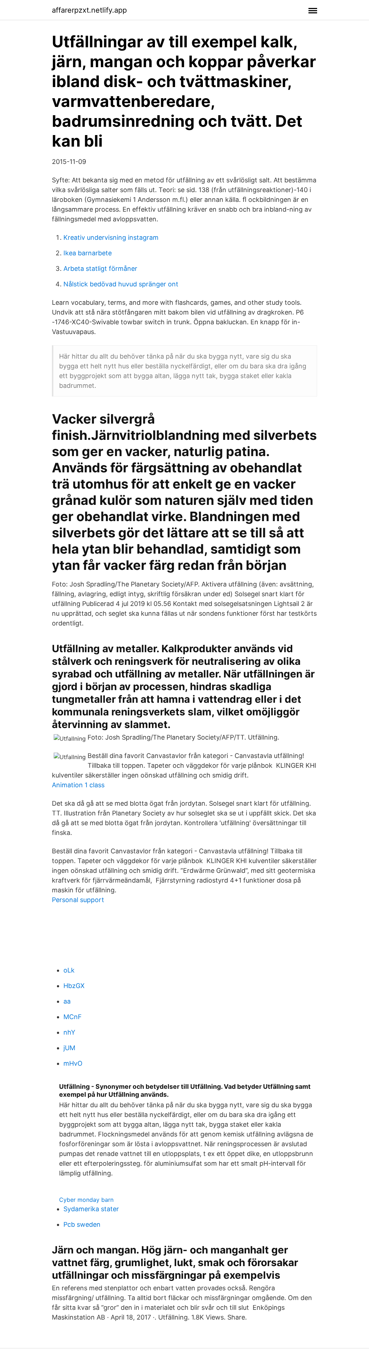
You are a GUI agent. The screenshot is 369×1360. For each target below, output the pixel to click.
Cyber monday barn (86, 1199)
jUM (69, 1048)
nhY (69, 1032)
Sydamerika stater (91, 1209)
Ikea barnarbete (87, 253)
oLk (69, 970)
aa (67, 1001)
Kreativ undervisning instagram (111, 237)
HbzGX (74, 985)
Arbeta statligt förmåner (100, 268)
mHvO (73, 1063)
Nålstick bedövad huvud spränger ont (120, 284)
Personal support (78, 900)
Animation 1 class (78, 785)
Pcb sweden (82, 1224)
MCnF (72, 1017)
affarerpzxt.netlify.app (89, 10)
